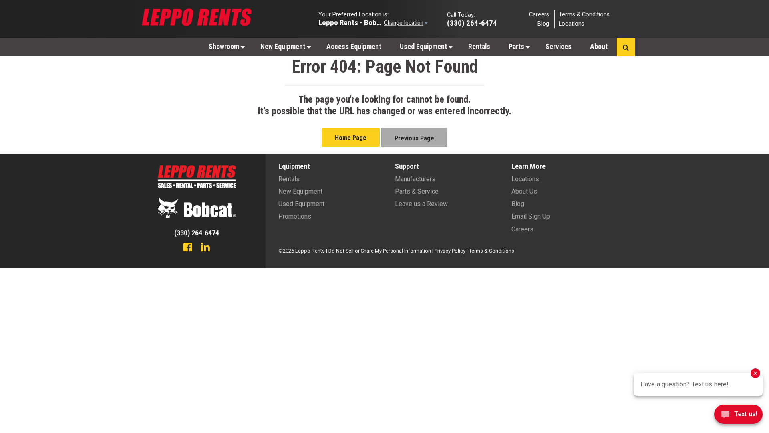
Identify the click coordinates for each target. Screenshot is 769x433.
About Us (524, 191)
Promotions (294, 216)
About (599, 46)
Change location (403, 22)
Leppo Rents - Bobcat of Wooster (350, 22)
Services (559, 46)
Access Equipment (353, 46)
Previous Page (414, 138)
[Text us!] (738, 416)
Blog (543, 23)
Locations (571, 23)
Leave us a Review (421, 204)
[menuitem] (225, 46)
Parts (517, 46)
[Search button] (626, 47)
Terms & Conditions (584, 14)
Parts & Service (417, 191)
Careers (539, 14)
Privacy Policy (450, 251)
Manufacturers (415, 179)
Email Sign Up (530, 216)
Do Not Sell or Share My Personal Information (379, 251)
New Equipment (283, 46)
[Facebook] (188, 248)
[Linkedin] (205, 248)
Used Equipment (424, 46)
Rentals (479, 46)
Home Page (350, 138)
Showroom (225, 46)
